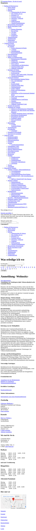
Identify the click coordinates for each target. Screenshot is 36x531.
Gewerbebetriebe (16, 171)
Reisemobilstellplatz (16, 52)
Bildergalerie (11, 123)
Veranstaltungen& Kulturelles (12, 128)
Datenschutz (4, 520)
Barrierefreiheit (5, 523)
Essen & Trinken (12, 56)
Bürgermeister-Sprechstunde (15, 24)
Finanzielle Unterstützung (18, 162)
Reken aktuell (11, 7)
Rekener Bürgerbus (16, 29)
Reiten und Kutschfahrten (18, 90)
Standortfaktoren (15, 182)
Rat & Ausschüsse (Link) (15, 26)
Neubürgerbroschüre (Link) (18, 187)
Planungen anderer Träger (15, 199)
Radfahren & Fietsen (13, 70)
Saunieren (14, 91)
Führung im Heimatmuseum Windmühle (22, 109)
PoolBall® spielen (16, 118)
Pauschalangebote (13, 54)
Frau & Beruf (11, 152)
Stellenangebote (15, 21)
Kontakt (3, 514)
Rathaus (10, 10)
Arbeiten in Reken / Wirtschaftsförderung (19, 169)
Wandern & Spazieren (14, 105)
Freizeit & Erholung (13, 77)
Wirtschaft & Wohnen (10, 168)
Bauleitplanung (12, 191)
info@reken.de (9, 446)
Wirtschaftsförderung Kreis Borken (20, 174)
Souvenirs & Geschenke (14, 134)
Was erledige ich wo (16, 13)
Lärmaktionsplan (12, 202)
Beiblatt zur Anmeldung (7, 381)
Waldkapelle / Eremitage (18, 62)
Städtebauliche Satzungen (18, 196)
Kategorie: (3, 265)
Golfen (13, 82)
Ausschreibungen (12, 37)
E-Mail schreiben (5, 430)
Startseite (3, 511)
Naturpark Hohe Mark (17, 85)
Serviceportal (11, 9)
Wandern (13, 101)
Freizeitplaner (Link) (13, 146)
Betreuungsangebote (13, 140)
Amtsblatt (14, 20)
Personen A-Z (15, 15)
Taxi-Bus (13, 32)
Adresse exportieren (6, 432)
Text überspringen (6, 280)
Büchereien (11, 154)
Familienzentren (15, 157)
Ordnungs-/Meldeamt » (7, 403)
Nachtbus (13, 34)
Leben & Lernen (8, 135)
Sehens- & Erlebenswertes (15, 57)
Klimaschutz (11, 205)
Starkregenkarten (16, 190)
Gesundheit (11, 166)
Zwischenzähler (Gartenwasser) (20, 188)
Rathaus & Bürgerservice (11, 6)
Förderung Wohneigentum (18, 185)
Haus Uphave (15, 63)
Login (2, 529)
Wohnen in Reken (13, 180)
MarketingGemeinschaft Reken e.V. (17, 207)
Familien (10, 155)
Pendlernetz (14, 35)
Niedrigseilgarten (16, 87)
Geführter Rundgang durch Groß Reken (22, 113)
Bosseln (13, 121)
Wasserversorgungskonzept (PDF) (17, 204)
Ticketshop (14, 130)
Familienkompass (16, 160)
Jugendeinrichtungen (13, 148)
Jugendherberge (15, 51)
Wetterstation (11, 40)
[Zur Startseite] (11, 1)
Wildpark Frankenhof (17, 68)
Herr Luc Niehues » (6, 418)
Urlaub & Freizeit (9, 43)
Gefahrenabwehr (12, 42)
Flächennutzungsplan (17, 193)
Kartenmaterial (15, 73)
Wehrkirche (14, 60)
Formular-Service (16, 17)
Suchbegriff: (4, 264)
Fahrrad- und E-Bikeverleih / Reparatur (22, 74)
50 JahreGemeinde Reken (16, 125)
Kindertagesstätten (13, 137)
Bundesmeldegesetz (6, 390)
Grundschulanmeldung (17, 144)
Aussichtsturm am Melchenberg (20, 65)
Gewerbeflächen (15, 173)
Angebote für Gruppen (14, 107)
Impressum (4, 517)
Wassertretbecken (16, 102)
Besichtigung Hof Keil (17, 116)
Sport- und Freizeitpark (17, 96)
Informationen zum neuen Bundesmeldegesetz (13, 396)
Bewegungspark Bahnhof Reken (20, 79)
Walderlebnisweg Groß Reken (19, 99)
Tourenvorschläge (16, 71)
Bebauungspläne (15, 194)
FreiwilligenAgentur (13, 151)
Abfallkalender (12, 38)
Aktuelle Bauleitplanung (18, 23)
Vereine (10, 165)
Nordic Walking (15, 88)
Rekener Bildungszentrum (15, 149)
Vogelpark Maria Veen (17, 66)
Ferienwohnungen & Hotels (19, 48)
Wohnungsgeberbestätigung (8, 383)
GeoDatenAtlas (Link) (14, 201)
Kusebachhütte (15, 84)
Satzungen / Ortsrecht (17, 18)
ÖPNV (10, 27)
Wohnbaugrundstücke (17, 183)
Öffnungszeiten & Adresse (18, 12)
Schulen (10, 143)
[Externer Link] (13, 508)
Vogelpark (14, 98)
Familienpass (14, 158)
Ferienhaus (11, 141)
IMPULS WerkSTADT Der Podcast (21, 179)
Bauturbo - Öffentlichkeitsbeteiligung (18, 197)
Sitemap (3, 526)
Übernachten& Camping (11, 45)
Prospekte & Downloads (14, 132)
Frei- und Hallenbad (16, 81)
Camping (13, 49)
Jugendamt (14, 163)
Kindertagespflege (13, 138)
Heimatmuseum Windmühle (19, 59)
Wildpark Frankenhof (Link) (19, 104)
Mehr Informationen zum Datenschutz (11, 219)
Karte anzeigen (5, 411)
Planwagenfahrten (16, 119)
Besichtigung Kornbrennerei (19, 115)
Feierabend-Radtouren (17, 76)
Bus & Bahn (14, 31)
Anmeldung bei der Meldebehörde (10, 380)
